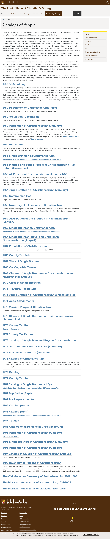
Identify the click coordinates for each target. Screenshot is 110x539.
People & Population (15, 14)
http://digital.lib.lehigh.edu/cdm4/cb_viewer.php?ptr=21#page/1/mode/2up (31, 159)
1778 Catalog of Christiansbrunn (24, 358)
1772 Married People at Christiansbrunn (28, 307)
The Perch (4, 513)
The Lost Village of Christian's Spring (26, 8)
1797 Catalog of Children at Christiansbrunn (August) (37, 454)
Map (42, 14)
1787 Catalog (11, 420)
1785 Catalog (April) (15, 411)
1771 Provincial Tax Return (19, 289)
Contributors (92, 59)
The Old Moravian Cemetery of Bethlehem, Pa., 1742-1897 (40, 476)
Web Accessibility (6, 527)
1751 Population (13, 144)
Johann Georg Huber (69, 137)
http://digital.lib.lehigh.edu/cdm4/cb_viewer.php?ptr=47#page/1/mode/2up (31, 415)
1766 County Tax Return (18, 255)
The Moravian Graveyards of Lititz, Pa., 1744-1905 (34, 488)
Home (3, 14)
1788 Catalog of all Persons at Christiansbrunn (33, 427)
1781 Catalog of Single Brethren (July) (27, 384)
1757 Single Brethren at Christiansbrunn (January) (35, 190)
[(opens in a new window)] (9, 3)
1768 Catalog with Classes (19, 267)
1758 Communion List (17, 196)
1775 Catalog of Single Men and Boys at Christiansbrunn (39, 340)
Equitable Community (25, 524)
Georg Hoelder (36, 139)
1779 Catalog (11, 372)
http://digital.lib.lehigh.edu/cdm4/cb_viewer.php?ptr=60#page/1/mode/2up (31, 388)
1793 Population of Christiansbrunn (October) (32, 433)
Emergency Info (5, 525)
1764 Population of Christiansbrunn (26, 246)
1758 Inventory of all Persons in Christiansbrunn (34, 205)
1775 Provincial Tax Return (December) (28, 352)
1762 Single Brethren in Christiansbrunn (29, 228)
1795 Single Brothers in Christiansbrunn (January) (35, 442)
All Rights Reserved (21, 507)
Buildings (27, 14)
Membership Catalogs (53, 14)
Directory (4, 516)
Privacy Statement (17, 537)
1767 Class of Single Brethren (21, 261)
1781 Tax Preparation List (18, 399)
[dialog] (55, 535)
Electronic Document (11, 329)
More (76, 13)
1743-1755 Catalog (14, 84)
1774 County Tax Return (18, 334)
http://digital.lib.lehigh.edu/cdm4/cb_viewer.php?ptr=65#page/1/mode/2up (31, 231)
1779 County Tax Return (18, 378)
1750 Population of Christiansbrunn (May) (30, 108)
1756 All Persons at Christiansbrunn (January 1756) (36, 174)
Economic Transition (94, 56)
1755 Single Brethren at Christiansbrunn (29, 156)
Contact (3, 522)
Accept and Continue (91, 534)
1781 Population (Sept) (17, 393)
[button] (107, 3)
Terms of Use (5, 509)
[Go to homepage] (18, 502)
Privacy (30, 507)
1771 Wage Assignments (18, 301)
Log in (74, 503)
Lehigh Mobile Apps (6, 530)
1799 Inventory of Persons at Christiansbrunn (32, 463)
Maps (2, 519)
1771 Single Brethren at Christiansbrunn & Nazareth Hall (39, 295)
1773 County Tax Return (18, 325)
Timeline (35, 14)
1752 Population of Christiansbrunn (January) (32, 126)
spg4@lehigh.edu (74, 519)
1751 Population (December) (21, 117)
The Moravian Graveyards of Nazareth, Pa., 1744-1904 (37, 482)
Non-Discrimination (25, 527)
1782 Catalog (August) (17, 405)
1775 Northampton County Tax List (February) (32, 346)
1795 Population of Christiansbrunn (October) (32, 448)
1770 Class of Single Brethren (22, 283)
